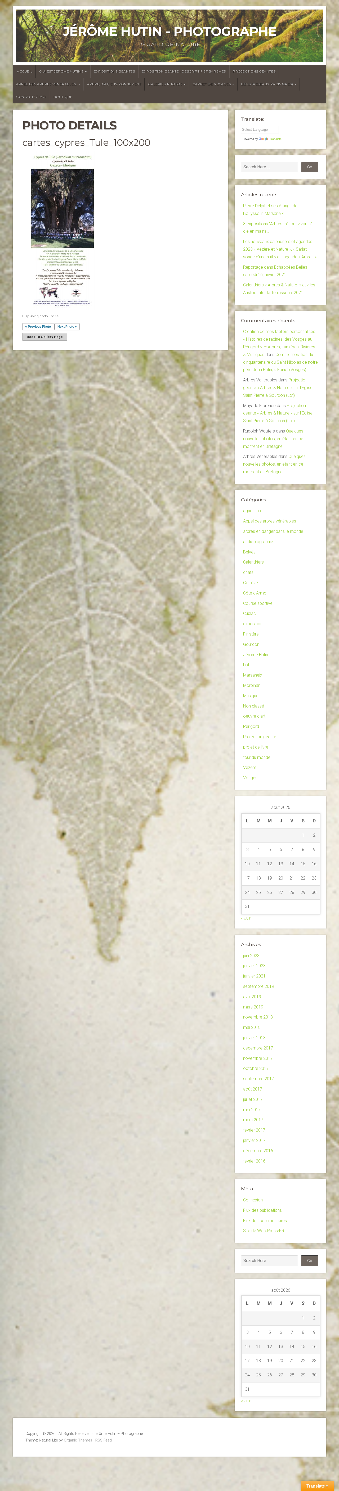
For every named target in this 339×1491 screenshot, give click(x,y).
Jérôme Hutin (255, 654)
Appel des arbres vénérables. (46, 84)
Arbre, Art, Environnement (114, 84)
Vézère (249, 767)
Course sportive (258, 603)
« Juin (246, 918)
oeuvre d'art (254, 716)
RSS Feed (103, 1440)
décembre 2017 (258, 1048)
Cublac (249, 613)
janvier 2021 (254, 976)
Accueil (24, 71)
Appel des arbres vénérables (269, 521)
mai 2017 (252, 1109)
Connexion (253, 1199)
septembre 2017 (258, 1078)
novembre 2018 (258, 1017)
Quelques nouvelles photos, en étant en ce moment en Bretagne (273, 439)
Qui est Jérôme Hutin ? (61, 71)
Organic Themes (78, 1440)
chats (248, 572)
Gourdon (251, 644)
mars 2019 (253, 1007)
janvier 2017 (254, 1140)
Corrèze (250, 582)
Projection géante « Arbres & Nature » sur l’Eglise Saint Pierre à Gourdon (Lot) (278, 387)
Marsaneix (252, 675)
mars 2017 (253, 1119)
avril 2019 (252, 996)
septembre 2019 (258, 986)
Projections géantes (254, 71)
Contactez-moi (31, 97)
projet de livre (255, 747)
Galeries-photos (165, 84)
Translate (275, 139)
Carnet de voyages (212, 84)
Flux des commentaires (265, 1220)
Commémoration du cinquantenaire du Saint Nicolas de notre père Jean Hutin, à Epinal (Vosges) (280, 362)
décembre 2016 (258, 1150)
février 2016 (254, 1161)
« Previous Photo (38, 326)
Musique (250, 695)
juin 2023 (251, 955)
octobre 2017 (256, 1068)
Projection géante (259, 736)
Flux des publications (262, 1210)
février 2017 (254, 1130)
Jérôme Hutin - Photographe (169, 31)
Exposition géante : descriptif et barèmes (184, 71)
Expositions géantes (114, 71)
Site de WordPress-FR (263, 1230)
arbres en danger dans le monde (273, 531)
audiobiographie (258, 541)
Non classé (253, 706)
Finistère (251, 634)
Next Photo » (67, 326)
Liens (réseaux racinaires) (267, 84)
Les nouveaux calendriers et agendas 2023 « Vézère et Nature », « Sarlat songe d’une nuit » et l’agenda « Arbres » (279, 249)
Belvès (249, 552)
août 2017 (252, 1089)
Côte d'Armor (255, 593)
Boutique (63, 97)
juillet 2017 (253, 1099)
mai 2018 (252, 1027)
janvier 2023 (254, 965)
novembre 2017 (258, 1058)
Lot (246, 664)
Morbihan (251, 685)
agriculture (252, 510)
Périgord (251, 726)
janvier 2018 (254, 1037)
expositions (254, 623)
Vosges (250, 777)
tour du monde (256, 757)
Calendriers (253, 562)
